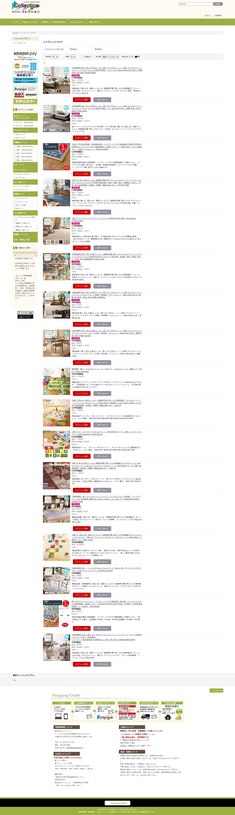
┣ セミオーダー (20, 178)
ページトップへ (218, 690)
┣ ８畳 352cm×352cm (23, 157)
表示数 (48, 57)
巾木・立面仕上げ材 (22, 240)
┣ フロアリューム (20, 190)
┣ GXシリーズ (19, 138)
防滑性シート (19, 194)
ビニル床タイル (20, 213)
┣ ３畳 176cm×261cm (23, 150)
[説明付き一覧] (138, 57)
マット (21, 165)
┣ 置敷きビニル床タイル (23, 226)
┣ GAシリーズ (19, 134)
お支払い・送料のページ (129, 746)
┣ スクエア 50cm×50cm (23, 126)
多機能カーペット (21, 142)
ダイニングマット (21, 170)
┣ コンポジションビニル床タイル (24, 218)
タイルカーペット (21, 130)
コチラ (67, 785)
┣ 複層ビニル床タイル (22, 223)
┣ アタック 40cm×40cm (24, 122)
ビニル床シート (20, 182)
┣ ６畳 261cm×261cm (24, 153)
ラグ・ (16, 165)
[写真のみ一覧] (132, 57)
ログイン (208, 15)
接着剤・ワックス (21, 234)
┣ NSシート (18, 209)
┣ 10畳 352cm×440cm (23, 160)
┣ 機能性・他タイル (21, 230)
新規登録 (218, 15)
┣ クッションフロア (21, 186)
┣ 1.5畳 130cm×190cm (24, 146)
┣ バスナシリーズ (20, 198)
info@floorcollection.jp (74, 748)
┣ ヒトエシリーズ (20, 202)
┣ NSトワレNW (20, 205)
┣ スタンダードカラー (23, 174)
